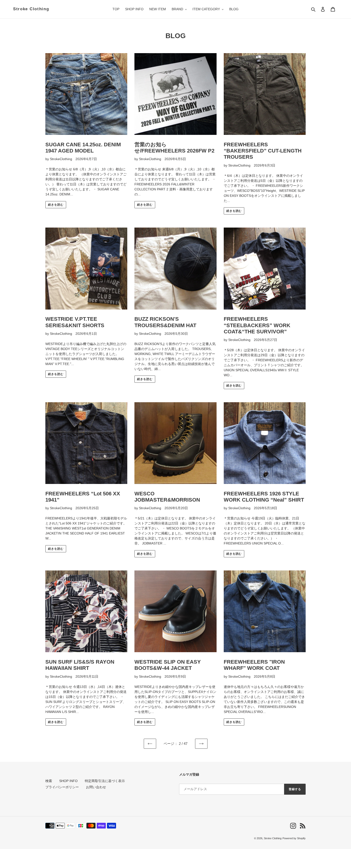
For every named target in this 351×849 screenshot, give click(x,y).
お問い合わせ (96, 787)
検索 (48, 781)
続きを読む (56, 204)
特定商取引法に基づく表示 (105, 781)
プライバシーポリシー (62, 787)
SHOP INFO (68, 781)
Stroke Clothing (31, 9)
